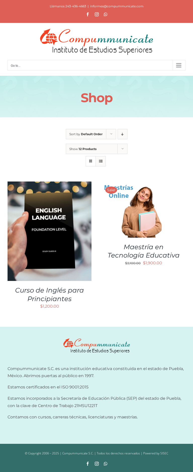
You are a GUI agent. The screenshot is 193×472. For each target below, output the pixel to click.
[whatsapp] (105, 464)
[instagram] (97, 464)
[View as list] (101, 161)
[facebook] (88, 464)
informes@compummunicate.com (116, 6)
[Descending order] (122, 134)
